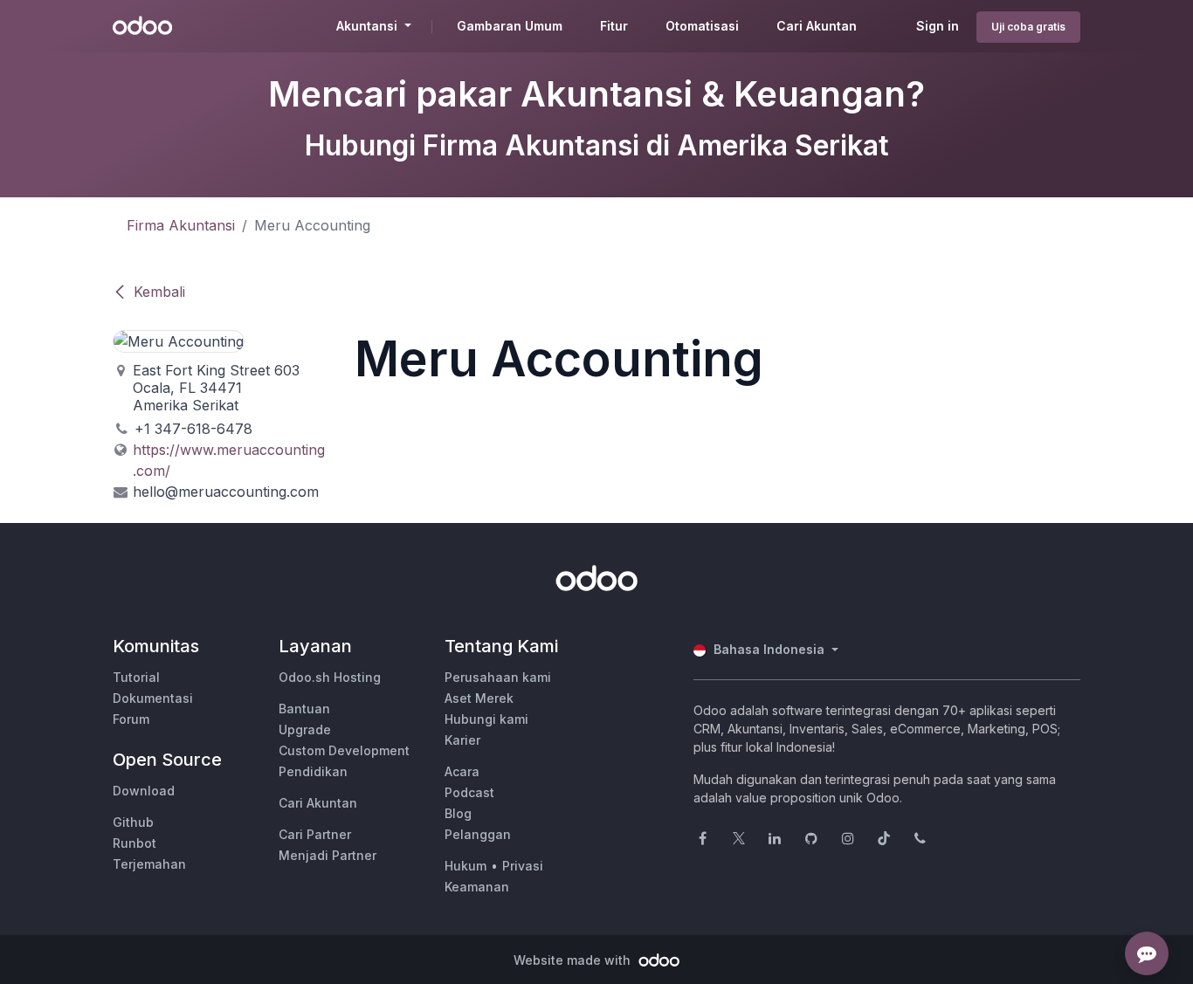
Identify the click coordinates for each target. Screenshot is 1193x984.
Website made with (574, 960)
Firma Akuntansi (181, 225)
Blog (458, 813)
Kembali (159, 291)
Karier (462, 740)
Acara (462, 771)
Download (144, 790)
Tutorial (136, 677)
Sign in (937, 25)
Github (133, 822)
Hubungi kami (486, 719)
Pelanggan (478, 834)
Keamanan (477, 886)
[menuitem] (509, 26)
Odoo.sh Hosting (330, 677)
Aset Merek (479, 698)
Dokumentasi (153, 698)
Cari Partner (315, 834)
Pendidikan (313, 771)
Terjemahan (149, 864)
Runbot (134, 843)
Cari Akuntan (318, 802)
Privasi (522, 865)
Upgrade (305, 729)
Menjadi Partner (327, 855)
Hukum (465, 865)
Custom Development (344, 750)
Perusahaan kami (498, 677)
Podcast (469, 792)
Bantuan (304, 708)
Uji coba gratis (1028, 26)
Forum (131, 719)
